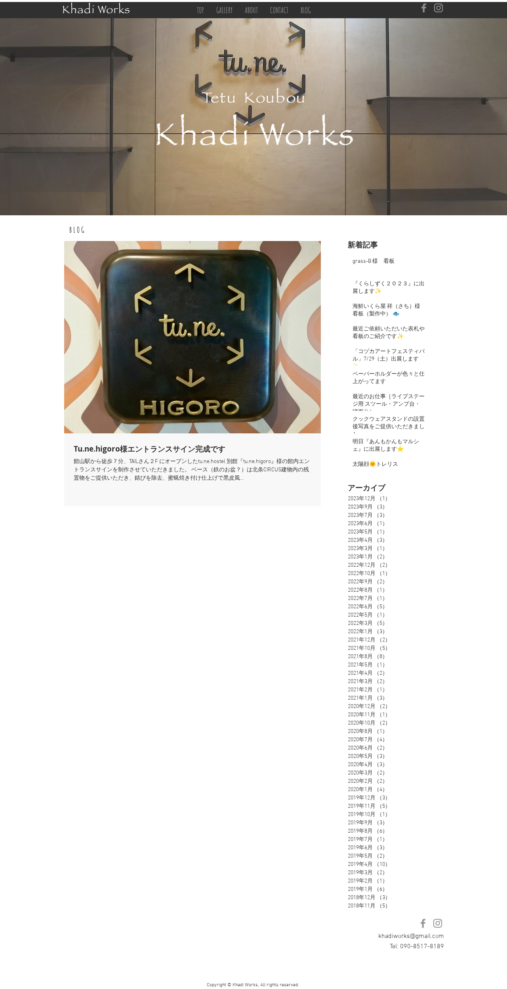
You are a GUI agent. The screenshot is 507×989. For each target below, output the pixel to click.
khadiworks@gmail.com (411, 936)
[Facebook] (424, 8)
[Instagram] (438, 8)
